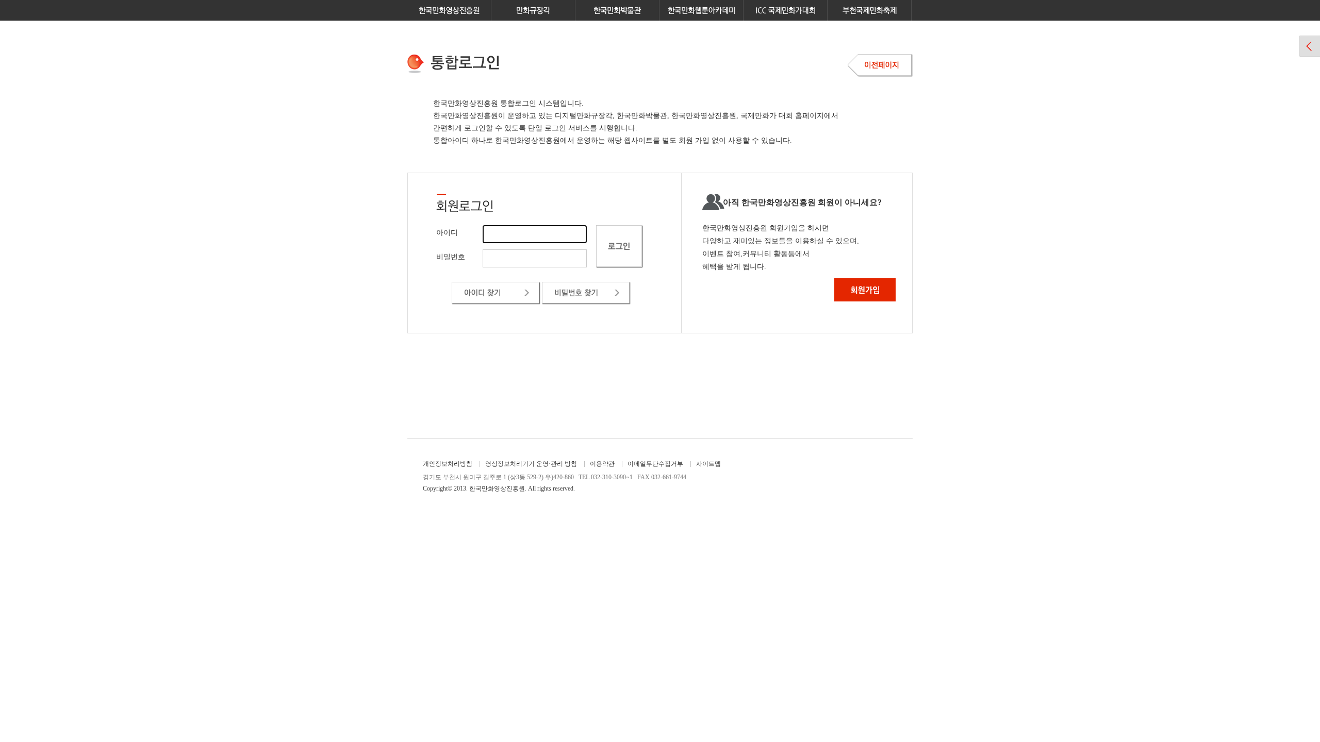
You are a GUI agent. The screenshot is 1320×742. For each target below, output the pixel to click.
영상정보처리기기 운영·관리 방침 (531, 463)
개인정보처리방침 (447, 463)
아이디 (447, 233)
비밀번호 (450, 257)
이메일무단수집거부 (655, 463)
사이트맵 (708, 463)
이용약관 (602, 463)
